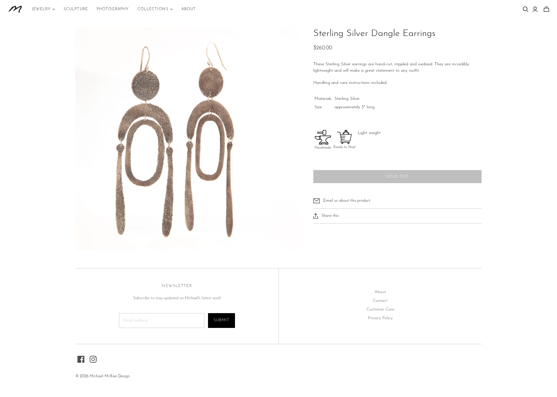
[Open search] (526, 9)
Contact (380, 301)
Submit (221, 320)
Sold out (397, 176)
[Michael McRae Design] (15, 9)
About (380, 292)
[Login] (535, 9)
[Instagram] (93, 359)
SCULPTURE (76, 9)
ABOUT (188, 9)
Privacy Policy (380, 318)
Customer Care (380, 309)
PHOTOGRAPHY (113, 9)
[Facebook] (80, 359)
